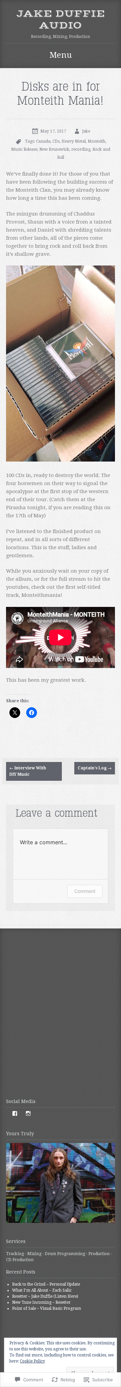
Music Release (24, 149)
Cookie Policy (32, 1361)
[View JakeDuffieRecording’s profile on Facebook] (14, 1113)
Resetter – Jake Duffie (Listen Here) (45, 1296)
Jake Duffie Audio (60, 19)
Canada (43, 141)
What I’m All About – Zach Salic (42, 1290)
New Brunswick (54, 149)
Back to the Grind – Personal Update (46, 1284)
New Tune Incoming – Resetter (41, 1302)
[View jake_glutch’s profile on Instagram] (28, 1113)
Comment (84, 891)
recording (80, 149)
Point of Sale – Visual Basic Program (46, 1308)
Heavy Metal (74, 141)
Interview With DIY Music (27, 771)
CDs (55, 141)
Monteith (96, 141)
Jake (86, 131)
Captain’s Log (95, 768)
